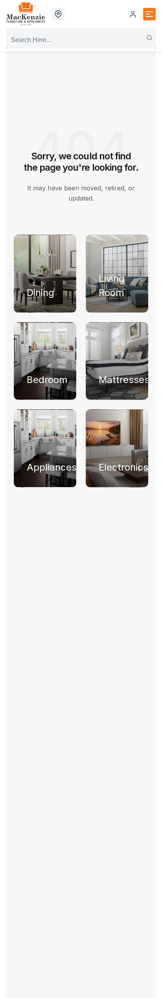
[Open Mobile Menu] (149, 14)
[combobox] (81, 40)
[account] (133, 14)
